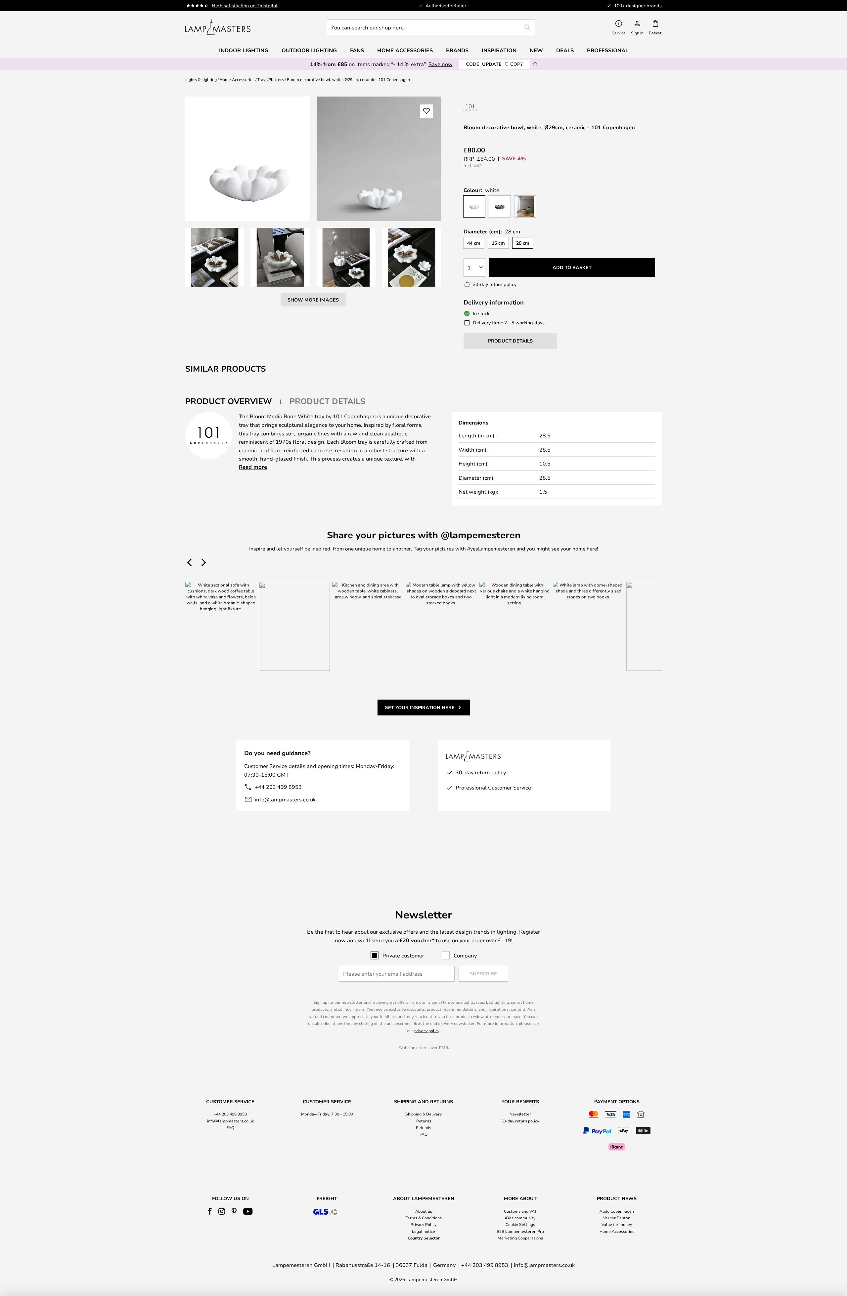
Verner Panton (616, 1217)
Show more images (313, 300)
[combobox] (431, 27)
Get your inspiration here (419, 707)
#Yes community (520, 1217)
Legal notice (423, 1231)
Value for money (617, 1224)
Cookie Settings (520, 1224)
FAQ (230, 1127)
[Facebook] (210, 1211)
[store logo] (217, 27)
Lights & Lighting (201, 79)
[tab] (233, 401)
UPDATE (494, 64)
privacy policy (426, 1030)
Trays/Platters (270, 79)
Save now (440, 64)
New (536, 50)
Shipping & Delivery (423, 1113)
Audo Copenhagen (617, 1211)
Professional (607, 50)
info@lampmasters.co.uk (285, 799)
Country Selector (424, 1237)
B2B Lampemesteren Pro (520, 1231)
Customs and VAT (520, 1211)
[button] (214, 257)
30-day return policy (520, 1120)
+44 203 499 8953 (278, 786)
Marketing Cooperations (520, 1237)
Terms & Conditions (424, 1217)
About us (423, 1211)
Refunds (423, 1127)
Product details (328, 401)
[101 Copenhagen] (491, 107)
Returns (423, 1120)
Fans (357, 50)
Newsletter (520, 1113)
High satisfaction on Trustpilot (245, 5)
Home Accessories (237, 79)
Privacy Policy (423, 1224)
